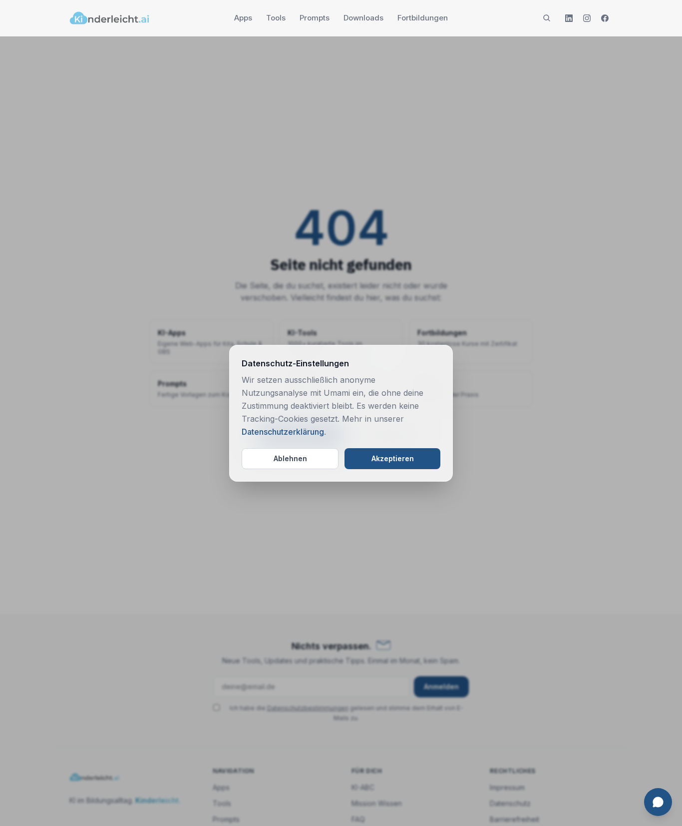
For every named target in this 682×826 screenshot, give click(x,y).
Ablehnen (290, 458)
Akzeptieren (392, 458)
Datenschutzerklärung (283, 432)
